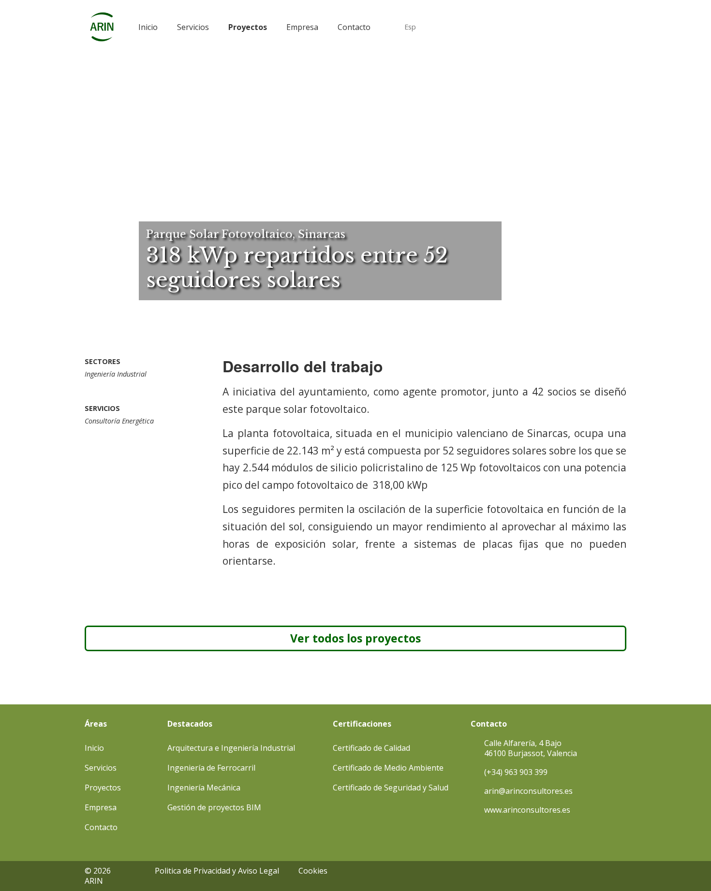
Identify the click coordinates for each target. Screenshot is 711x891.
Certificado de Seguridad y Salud (390, 787)
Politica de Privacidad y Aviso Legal (217, 871)
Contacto (354, 27)
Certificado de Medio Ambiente (388, 767)
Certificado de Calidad (371, 748)
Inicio (148, 27)
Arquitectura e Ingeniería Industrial (231, 748)
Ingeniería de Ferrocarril (211, 767)
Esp (410, 26)
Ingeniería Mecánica (203, 787)
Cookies (312, 871)
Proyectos (247, 27)
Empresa (302, 27)
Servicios (193, 27)
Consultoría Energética (119, 420)
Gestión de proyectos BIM (214, 807)
